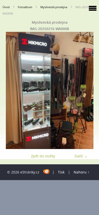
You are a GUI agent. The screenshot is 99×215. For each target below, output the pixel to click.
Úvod (6, 7)
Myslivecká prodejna (53, 7)
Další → (81, 156)
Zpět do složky (43, 156)
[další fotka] (90, 90)
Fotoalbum (25, 7)
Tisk (61, 172)
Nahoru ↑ (81, 172)
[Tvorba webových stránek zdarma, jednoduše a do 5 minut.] (46, 171)
